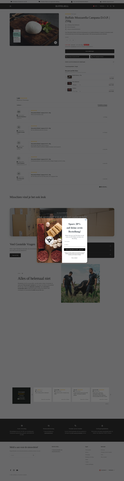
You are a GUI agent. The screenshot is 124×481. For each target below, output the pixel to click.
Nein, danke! (75, 257)
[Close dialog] (86, 219)
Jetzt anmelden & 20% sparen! (74, 249)
